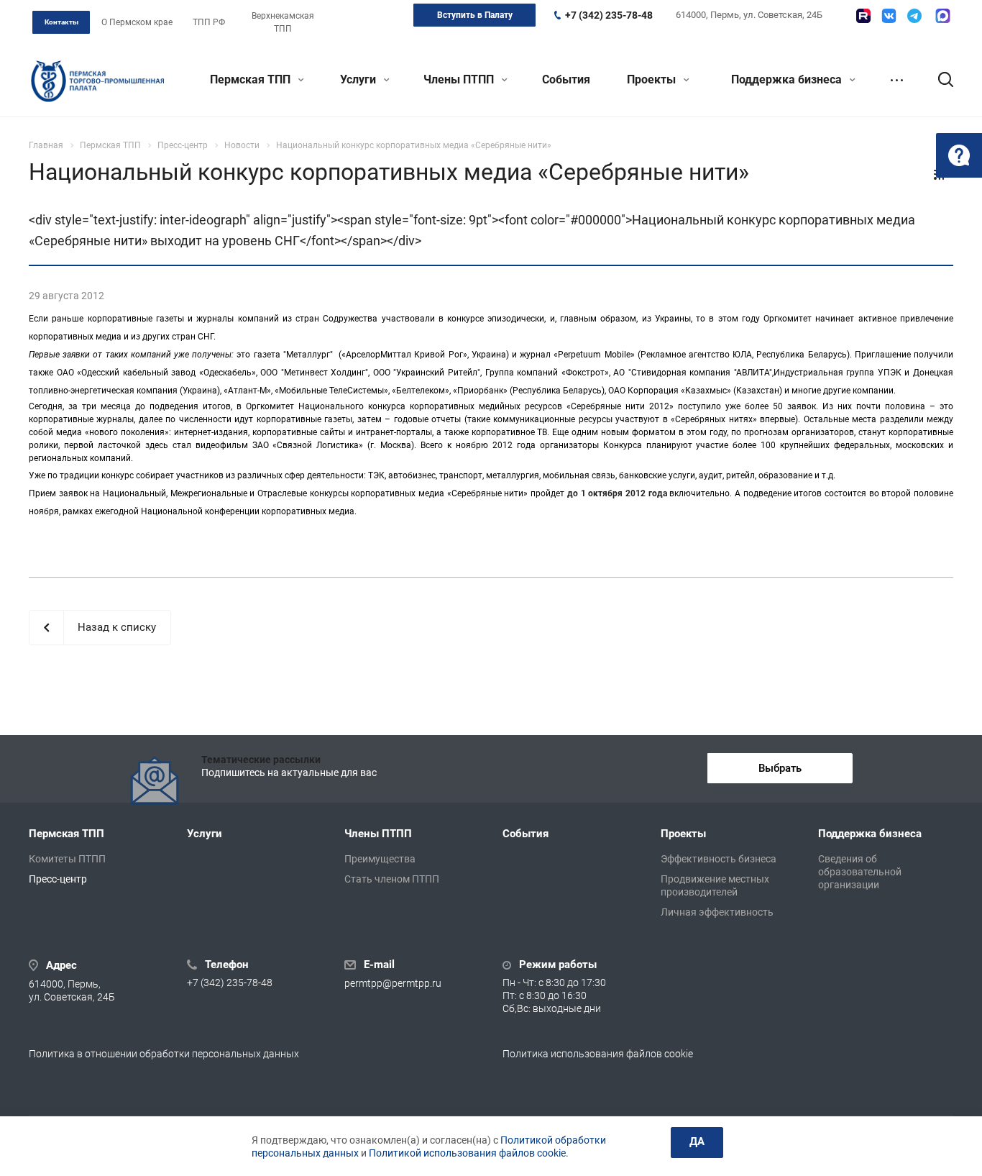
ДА (697, 1141)
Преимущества (380, 859)
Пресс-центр (58, 879)
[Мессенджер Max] (942, 16)
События (566, 79)
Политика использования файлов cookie (598, 1053)
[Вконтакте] (888, 16)
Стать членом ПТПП (391, 879)
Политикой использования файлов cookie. (469, 1153)
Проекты (653, 79)
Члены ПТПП (460, 79)
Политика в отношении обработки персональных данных (164, 1053)
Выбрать (780, 768)
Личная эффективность (717, 912)
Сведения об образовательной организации (859, 871)
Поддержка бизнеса (788, 79)
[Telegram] (914, 16)
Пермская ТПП (251, 79)
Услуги (359, 79)
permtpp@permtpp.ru (392, 984)
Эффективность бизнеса (718, 859)
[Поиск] (938, 79)
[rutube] (863, 16)
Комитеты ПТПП (67, 859)
